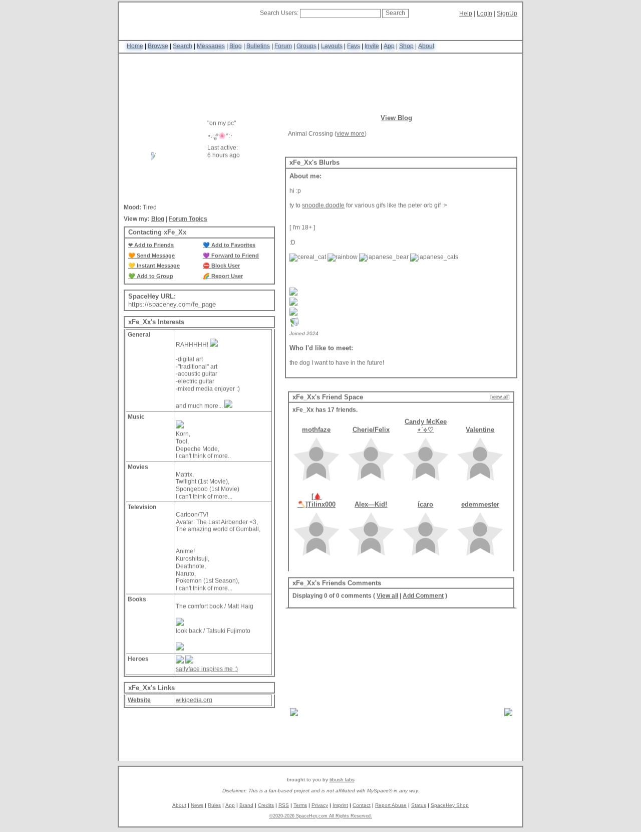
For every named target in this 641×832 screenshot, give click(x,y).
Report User (227, 279)
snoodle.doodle (323, 208)
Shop (406, 47)
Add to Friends (154, 248)
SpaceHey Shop (450, 806)
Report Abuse (391, 806)
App (389, 47)
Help (465, 15)
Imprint (340, 806)
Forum (283, 47)
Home (135, 47)
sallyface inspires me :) (207, 671)
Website (139, 703)
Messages (211, 47)
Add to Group (155, 279)
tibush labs (342, 781)
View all (387, 598)
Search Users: (279, 14)
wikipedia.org (194, 703)
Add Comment (423, 598)
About (426, 47)
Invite (372, 47)
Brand (246, 806)
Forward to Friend (235, 258)
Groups (306, 47)
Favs (353, 47)
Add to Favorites (233, 248)
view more (351, 136)
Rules (214, 806)
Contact (362, 806)
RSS (283, 806)
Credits (266, 806)
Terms (300, 806)
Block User (225, 269)
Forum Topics (188, 221)
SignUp (507, 15)
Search (395, 14)
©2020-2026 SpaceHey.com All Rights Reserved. (320, 816)
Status (418, 806)
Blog (235, 47)
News (197, 806)
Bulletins (258, 47)
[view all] (500, 399)
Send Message (156, 258)
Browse (158, 47)
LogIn (484, 15)
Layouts (332, 47)
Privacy (319, 806)
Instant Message (158, 269)
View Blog (396, 120)
